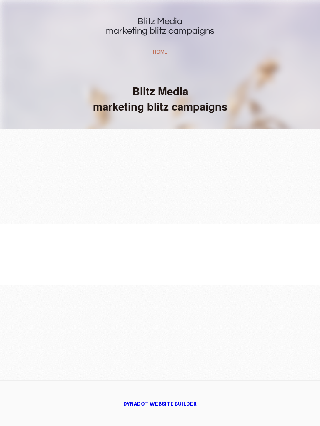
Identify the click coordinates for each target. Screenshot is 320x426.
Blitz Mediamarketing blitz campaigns (160, 26)
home (160, 52)
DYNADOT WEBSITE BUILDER (160, 404)
